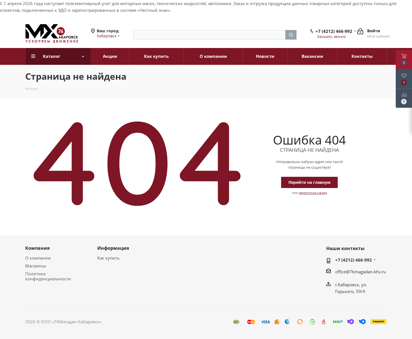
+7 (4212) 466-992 (334, 31)
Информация (113, 248)
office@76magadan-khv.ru (360, 271)
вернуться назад (313, 192)
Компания (37, 248)
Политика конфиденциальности (48, 276)
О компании (38, 258)
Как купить (108, 258)
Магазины (35, 266)
